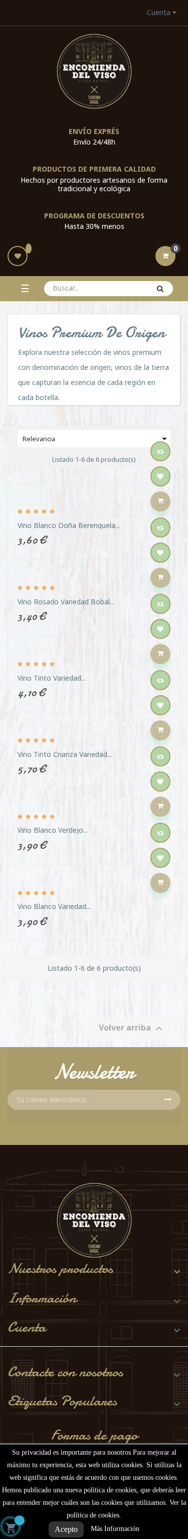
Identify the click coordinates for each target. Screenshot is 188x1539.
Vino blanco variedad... (54, 906)
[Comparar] (160, 451)
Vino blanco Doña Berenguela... (69, 525)
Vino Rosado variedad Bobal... (66, 601)
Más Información (115, 1528)
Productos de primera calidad (94, 169)
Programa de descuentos (94, 215)
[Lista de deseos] (18, 256)
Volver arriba (132, 1028)
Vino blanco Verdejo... (53, 830)
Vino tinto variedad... (52, 678)
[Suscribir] (167, 1100)
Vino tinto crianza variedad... (65, 754)
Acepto (66, 1529)
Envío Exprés (94, 131)
